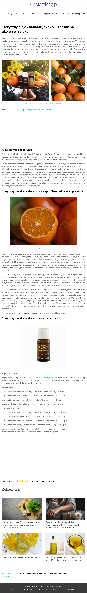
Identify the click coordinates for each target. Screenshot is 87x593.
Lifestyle (65, 13)
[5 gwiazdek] (28, 481)
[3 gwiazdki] (23, 481)
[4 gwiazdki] (25, 481)
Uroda (24, 13)
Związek (46, 13)
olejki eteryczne (46, 377)
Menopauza (35, 13)
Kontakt (27, 586)
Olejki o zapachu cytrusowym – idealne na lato (34, 109)
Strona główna (7, 573)
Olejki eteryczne (7, 576)
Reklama (35, 586)
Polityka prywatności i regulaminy (51, 586)
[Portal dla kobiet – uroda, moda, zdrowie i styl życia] (43, 4)
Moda (17, 13)
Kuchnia (55, 13)
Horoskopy (76, 13)
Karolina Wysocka (7, 23)
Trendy (9, 13)
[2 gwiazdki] (20, 481)
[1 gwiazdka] (18, 481)
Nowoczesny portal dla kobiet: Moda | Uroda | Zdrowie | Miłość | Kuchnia (38, 590)
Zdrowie (17, 573)
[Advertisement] (43, 129)
